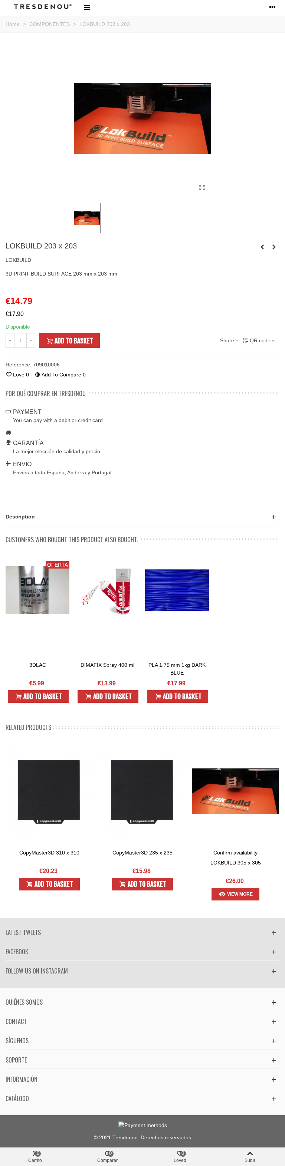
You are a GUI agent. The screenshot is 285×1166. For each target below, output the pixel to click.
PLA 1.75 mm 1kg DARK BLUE (177, 669)
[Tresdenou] (43, 7)
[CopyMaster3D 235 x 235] (142, 791)
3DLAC (37, 665)
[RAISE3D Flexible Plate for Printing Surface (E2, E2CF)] (273, 247)
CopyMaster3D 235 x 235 (142, 853)
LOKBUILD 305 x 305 (235, 863)
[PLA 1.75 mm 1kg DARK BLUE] (177, 590)
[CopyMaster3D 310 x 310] (49, 791)
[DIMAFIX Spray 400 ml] (107, 590)
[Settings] (272, 7)
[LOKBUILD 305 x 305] (262, 247)
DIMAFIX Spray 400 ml (107, 665)
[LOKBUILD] (201, 187)
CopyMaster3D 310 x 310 (49, 853)
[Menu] (87, 7)
